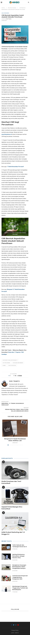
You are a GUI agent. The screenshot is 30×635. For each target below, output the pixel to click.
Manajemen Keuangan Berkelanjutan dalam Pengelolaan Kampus (19, 566)
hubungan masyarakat (18, 362)
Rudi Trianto (8, 18)
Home (3, 7)
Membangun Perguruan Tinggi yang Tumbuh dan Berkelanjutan (20, 588)
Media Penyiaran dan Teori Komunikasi (11, 482)
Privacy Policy (15, 630)
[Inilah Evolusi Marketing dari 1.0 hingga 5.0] (15, 521)
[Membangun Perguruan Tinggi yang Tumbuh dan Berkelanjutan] (6, 588)
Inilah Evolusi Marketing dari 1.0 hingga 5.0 (13, 533)
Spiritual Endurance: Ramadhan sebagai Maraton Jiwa (18, 556)
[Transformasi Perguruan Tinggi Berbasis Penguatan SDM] (6, 578)
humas (4, 365)
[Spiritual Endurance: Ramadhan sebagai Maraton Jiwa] (6, 557)
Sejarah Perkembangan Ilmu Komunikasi (12, 508)
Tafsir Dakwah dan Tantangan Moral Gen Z (19, 545)
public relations (12, 365)
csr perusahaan (6, 362)
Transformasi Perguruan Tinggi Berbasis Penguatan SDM (20, 577)
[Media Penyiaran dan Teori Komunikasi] (15, 470)
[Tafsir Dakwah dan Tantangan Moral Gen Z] (6, 547)
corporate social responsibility (10, 360)
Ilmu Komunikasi (12, 7)
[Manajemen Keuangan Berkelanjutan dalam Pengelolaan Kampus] (6, 567)
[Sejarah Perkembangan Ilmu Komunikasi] (15, 496)
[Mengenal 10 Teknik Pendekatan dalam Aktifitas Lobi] (15, 428)
